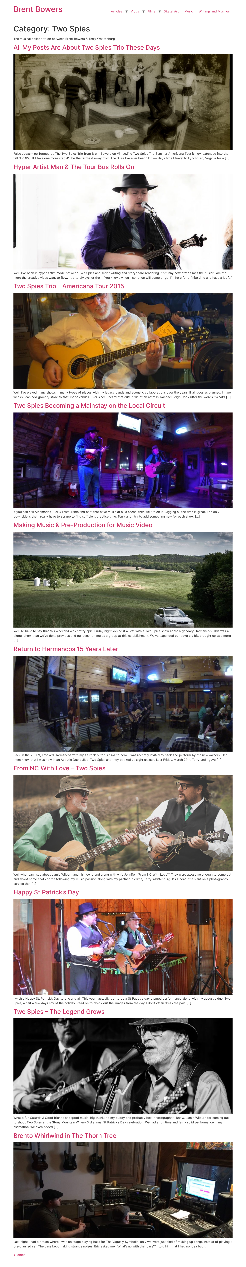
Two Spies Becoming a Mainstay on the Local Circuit (89, 405)
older (19, 1255)
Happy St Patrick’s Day (46, 892)
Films (151, 11)
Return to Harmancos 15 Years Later (65, 649)
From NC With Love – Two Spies (59, 768)
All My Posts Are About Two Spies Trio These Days (86, 47)
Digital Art (171, 11)
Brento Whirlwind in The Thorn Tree (64, 1135)
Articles (116, 11)
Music (188, 11)
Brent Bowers (37, 9)
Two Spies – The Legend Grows (59, 1011)
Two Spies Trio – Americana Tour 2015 (68, 286)
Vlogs (135, 11)
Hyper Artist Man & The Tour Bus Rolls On (73, 167)
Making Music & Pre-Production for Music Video (82, 525)
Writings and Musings (214, 11)
